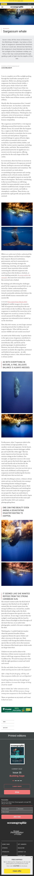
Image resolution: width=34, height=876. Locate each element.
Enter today (20, 0)
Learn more (17, 786)
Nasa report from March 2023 (17, 302)
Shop (17, 792)
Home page (6, 844)
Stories (5, 848)
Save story (5, 727)
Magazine (21, 848)
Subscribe (3, 4)
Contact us (22, 852)
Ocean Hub (21, 855)
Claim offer (17, 871)
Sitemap (5, 855)
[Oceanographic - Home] (17, 7)
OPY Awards (22, 844)
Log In (29, 4)
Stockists (5, 852)
